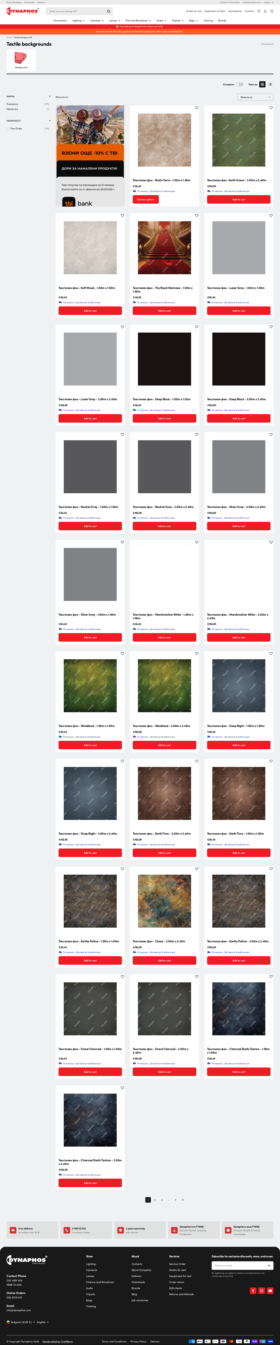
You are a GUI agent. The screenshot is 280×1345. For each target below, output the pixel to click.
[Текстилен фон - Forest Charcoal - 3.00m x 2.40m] (164, 1008)
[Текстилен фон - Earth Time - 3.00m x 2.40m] (164, 793)
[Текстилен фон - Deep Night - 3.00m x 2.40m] (90, 793)
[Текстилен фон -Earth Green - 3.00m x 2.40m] (238, 140)
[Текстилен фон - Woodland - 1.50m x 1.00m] (90, 685)
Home (9, 37)
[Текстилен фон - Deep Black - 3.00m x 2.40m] (238, 359)
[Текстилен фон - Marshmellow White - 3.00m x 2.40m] (238, 574)
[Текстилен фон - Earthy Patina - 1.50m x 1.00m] (90, 901)
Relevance (246, 97)
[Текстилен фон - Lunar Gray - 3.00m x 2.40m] (90, 359)
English (267, 2)
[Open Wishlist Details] (259, 11)
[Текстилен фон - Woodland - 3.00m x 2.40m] (164, 685)
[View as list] (270, 84)
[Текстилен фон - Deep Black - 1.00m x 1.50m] (164, 359)
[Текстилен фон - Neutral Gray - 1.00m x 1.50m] (90, 466)
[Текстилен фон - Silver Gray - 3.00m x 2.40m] (238, 466)
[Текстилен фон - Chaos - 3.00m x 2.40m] (164, 901)
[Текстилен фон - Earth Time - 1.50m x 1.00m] (238, 793)
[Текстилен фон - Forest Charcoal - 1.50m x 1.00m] (90, 1008)
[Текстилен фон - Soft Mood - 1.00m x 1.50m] (90, 247)
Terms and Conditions (114, 1341)
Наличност (14, 120)
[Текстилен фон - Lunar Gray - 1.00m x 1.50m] (238, 247)
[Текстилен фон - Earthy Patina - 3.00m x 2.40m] (238, 901)
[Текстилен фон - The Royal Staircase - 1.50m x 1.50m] (164, 247)
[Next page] (182, 1200)
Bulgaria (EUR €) (21, 1322)
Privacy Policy (138, 1341)
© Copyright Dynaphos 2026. (23, 1341)
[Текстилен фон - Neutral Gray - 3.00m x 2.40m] (164, 466)
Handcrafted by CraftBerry (57, 1341)
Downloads (29, 2)
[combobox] (79, 11)
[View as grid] (262, 84)
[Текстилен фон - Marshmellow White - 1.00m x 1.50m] (164, 574)
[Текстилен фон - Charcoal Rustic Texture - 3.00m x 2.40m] (90, 1120)
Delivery (41, 2)
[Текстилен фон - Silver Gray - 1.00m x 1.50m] (90, 574)
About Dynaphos (14, 2)
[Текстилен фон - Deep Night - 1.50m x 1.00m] (238, 685)
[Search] (108, 11)
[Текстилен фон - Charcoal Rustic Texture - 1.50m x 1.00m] (238, 1008)
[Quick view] (194, 113)
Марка (11, 96)
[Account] (265, 11)
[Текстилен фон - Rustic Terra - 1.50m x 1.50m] (164, 140)
